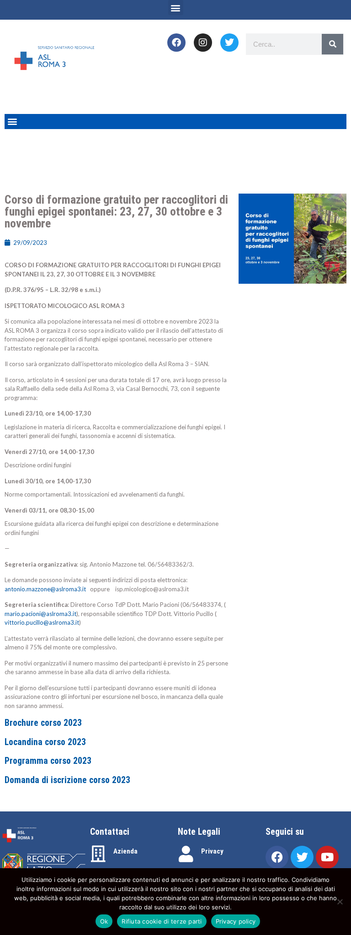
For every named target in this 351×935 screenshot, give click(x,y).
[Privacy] (186, 854)
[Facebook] (176, 42)
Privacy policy (236, 921)
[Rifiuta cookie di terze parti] (339, 901)
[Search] (332, 44)
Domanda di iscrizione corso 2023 (67, 780)
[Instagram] (203, 42)
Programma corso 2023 (48, 761)
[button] (175, 7)
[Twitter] (229, 42)
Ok (104, 921)
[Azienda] (98, 854)
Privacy (212, 851)
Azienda (125, 851)
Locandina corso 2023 (45, 742)
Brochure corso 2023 (43, 723)
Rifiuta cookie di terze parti (162, 921)
